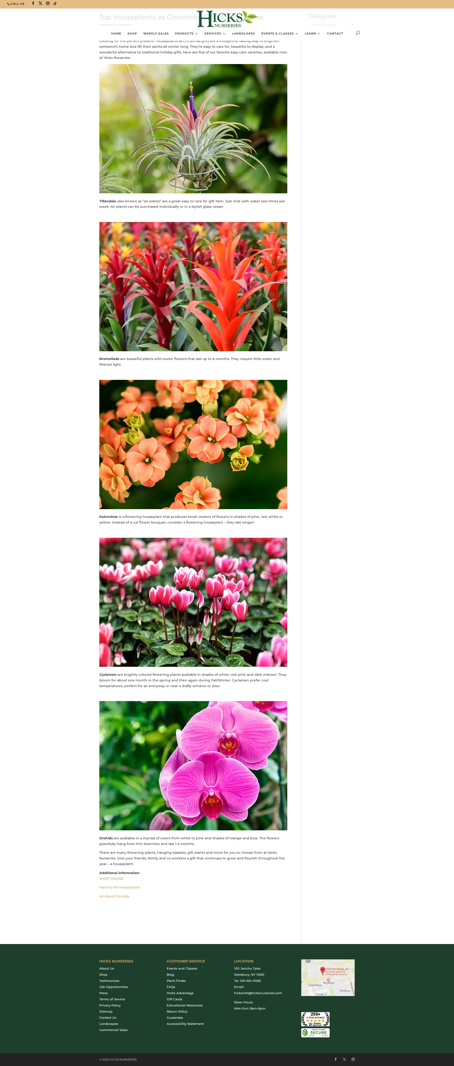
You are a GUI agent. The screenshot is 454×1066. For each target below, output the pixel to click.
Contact (335, 33)
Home (116, 33)
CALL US (18, 3)
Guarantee (175, 1017)
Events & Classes (277, 33)
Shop (103, 974)
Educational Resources (185, 1005)
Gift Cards (174, 999)
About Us (106, 968)
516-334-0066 (250, 981)
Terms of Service (112, 999)
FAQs (171, 987)
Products (184, 33)
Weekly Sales (156, 33)
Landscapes (243, 33)
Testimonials (109, 981)
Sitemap (106, 1011)
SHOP (132, 33)
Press (103, 993)
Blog (170, 974)
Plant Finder (176, 981)
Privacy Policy (110, 1005)
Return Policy (177, 1011)
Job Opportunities (113, 987)
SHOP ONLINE (111, 878)
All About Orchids (114, 896)
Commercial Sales (113, 1030)
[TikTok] (55, 3)
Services (213, 33)
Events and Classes (182, 968)
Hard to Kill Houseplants (119, 887)
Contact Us (107, 1017)
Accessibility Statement (185, 1024)
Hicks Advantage (180, 993)
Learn (310, 33)
